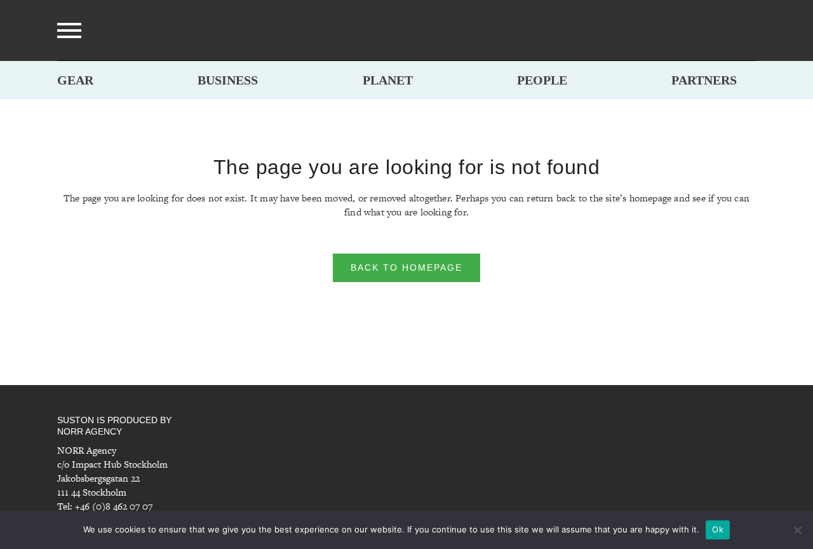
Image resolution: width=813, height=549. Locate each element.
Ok (717, 529)
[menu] (69, 30)
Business (228, 80)
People (542, 80)
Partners (704, 80)
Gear (75, 80)
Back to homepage (406, 267)
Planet (388, 80)
